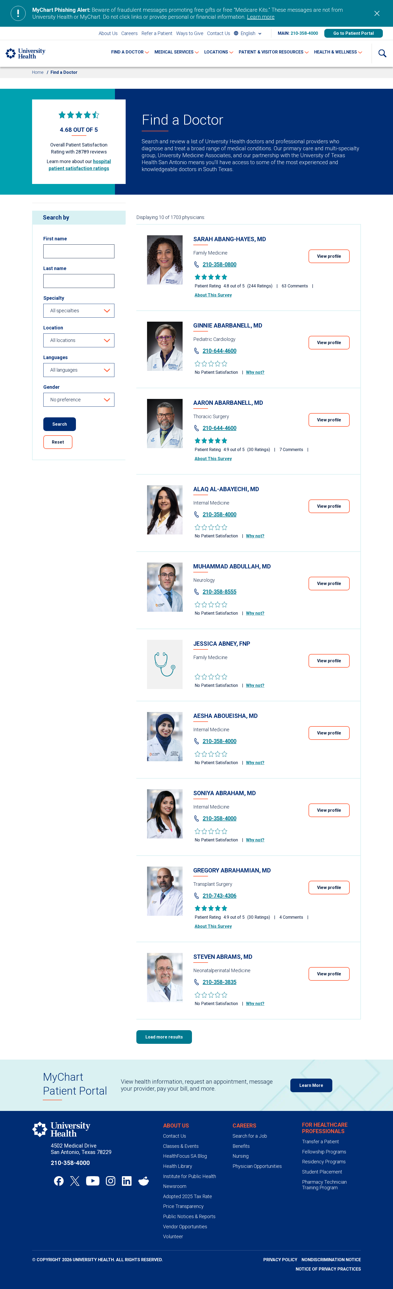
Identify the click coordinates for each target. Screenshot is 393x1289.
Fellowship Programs (324, 1152)
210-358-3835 (219, 982)
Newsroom (174, 1186)
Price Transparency (183, 1206)
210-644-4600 (219, 351)
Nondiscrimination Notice (331, 1259)
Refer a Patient (156, 33)
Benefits (241, 1146)
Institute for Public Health (189, 1176)
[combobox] (247, 33)
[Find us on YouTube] (93, 1181)
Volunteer (173, 1236)
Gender (51, 387)
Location (53, 327)
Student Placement (322, 1172)
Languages (55, 357)
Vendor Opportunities (185, 1226)
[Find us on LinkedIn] (127, 1181)
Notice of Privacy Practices (328, 1269)
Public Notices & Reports (189, 1216)
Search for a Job (250, 1136)
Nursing (241, 1156)
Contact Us (218, 33)
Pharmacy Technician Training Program (324, 1185)
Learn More (311, 1085)
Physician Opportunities (257, 1166)
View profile (329, 256)
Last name (54, 268)
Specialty (53, 298)
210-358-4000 (304, 33)
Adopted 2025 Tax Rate (187, 1196)
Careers (129, 33)
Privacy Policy (280, 1259)
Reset (58, 442)
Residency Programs (324, 1161)
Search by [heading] (56, 217)
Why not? (255, 372)
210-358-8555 (219, 591)
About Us (108, 33)
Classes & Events (181, 1146)
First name (55, 238)
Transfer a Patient (320, 1141)
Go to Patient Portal (353, 33)
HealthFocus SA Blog (185, 1156)
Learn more (261, 17)
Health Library (177, 1166)
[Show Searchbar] (382, 53)
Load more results (164, 1037)
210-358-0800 (219, 264)
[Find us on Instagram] (111, 1181)
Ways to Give (189, 33)
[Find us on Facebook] (59, 1181)
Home (38, 72)
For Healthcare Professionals (325, 1128)
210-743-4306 (219, 895)
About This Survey (213, 295)
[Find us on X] (75, 1181)
